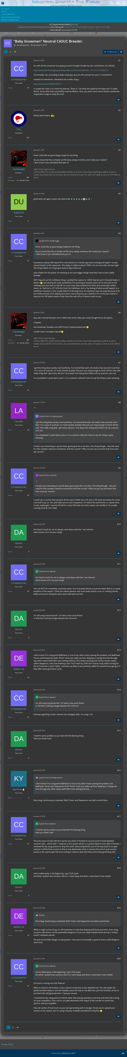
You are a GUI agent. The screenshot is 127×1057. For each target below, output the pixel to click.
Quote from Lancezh (48, 475)
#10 (119, 524)
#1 (119, 60)
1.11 (101, 27)
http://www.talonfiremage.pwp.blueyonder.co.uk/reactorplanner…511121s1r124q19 (70, 70)
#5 (119, 233)
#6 (119, 312)
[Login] (117, 3)
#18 (119, 868)
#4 (119, 193)
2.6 (40, 27)
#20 (119, 958)
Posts (10, 88)
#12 (119, 610)
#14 (119, 689)
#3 (119, 150)
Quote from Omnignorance (50, 777)
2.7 (45, 27)
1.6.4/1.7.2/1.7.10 (72, 27)
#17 (119, 816)
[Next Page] (15, 52)
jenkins (74, 24)
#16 (119, 770)
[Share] (121, 52)
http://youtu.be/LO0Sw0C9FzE (47, 84)
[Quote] (118, 99)
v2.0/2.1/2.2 (23, 27)
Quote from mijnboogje (49, 241)
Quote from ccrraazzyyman (50, 416)
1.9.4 (89, 27)
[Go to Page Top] (123, 1053)
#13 (119, 650)
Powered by (63, 1053)
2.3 (31, 27)
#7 (119, 362)
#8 (119, 402)
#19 (119, 908)
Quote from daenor (47, 571)
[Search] (111, 3)
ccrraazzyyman (22, 45)
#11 (119, 564)
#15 (119, 730)
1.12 (107, 27)
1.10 (95, 27)
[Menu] (123, 3)
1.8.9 (83, 27)
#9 (119, 468)
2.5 (36, 27)
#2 (119, 110)
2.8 (49, 27)
